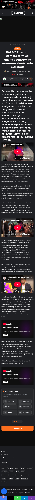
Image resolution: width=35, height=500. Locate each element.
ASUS (22, 468)
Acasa (13, 44)
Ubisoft (11, 478)
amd (3, 468)
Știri (18, 44)
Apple (16, 468)
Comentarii (17, 429)
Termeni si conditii (8, 458)
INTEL (17, 472)
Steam (4, 478)
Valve (17, 478)
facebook (29, 468)
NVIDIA (12, 475)
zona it (4, 481)
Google (4, 472)
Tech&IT (22, 44)
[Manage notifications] (3, 496)
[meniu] (2, 14)
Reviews (5, 455)
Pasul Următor (25, 493)
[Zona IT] (18, 13)
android (10, 468)
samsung (19, 475)
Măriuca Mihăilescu (12, 71)
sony (26, 475)
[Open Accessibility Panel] (4, 491)
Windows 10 (24, 478)
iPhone (23, 472)
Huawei (11, 472)
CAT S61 (18, 421)
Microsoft (5, 475)
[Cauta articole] (33, 14)
